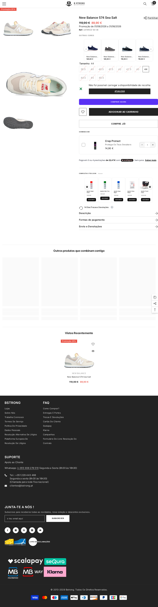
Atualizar (120, 91)
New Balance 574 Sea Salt (79, 377)
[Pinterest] (24, 530)
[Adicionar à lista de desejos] (93, 344)
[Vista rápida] (93, 351)
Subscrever (58, 518)
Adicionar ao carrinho (124, 111)
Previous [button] (86, 49)
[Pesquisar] (145, 4)
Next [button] (151, 49)
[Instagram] (16, 530)
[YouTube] (40, 530)
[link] (83, 112)
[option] (92, 50)
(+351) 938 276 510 (28, 468)
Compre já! (118, 123)
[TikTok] (32, 530)
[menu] (4, 4)
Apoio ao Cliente (14, 462)
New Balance (79, 373)
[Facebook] (7, 530)
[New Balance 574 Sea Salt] (79, 354)
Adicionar (91, 199)
